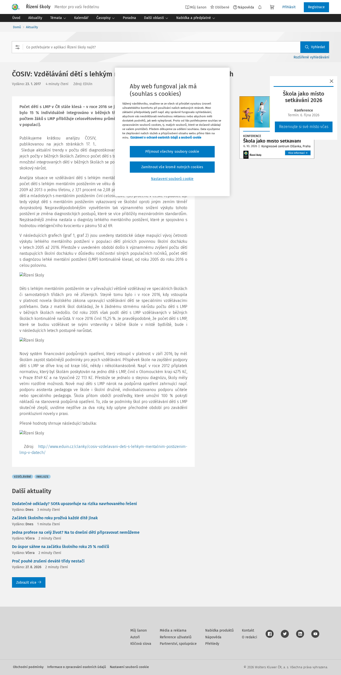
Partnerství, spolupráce (178, 644)
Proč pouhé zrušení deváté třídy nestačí (48, 561)
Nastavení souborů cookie (129, 667)
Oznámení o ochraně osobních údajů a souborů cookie (165, 137)
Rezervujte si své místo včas (303, 126)
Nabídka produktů (219, 630)
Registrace (316, 7)
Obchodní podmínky (28, 667)
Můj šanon (138, 630)
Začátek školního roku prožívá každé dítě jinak (55, 518)
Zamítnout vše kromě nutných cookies (172, 167)
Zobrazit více (26, 582)
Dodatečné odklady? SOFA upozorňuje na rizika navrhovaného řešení (74, 503)
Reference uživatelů (175, 637)
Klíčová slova (140, 644)
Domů (17, 27)
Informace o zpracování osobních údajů (76, 667)
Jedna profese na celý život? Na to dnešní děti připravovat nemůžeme (76, 532)
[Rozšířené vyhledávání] (17, 47)
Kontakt (248, 630)
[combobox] (170, 47)
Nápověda (246, 7)
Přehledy (212, 644)
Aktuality (32, 27)
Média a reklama (173, 630)
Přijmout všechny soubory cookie (172, 151)
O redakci (249, 637)
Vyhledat (318, 47)
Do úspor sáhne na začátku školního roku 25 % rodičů (60, 546)
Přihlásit (289, 7)
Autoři (135, 637)
